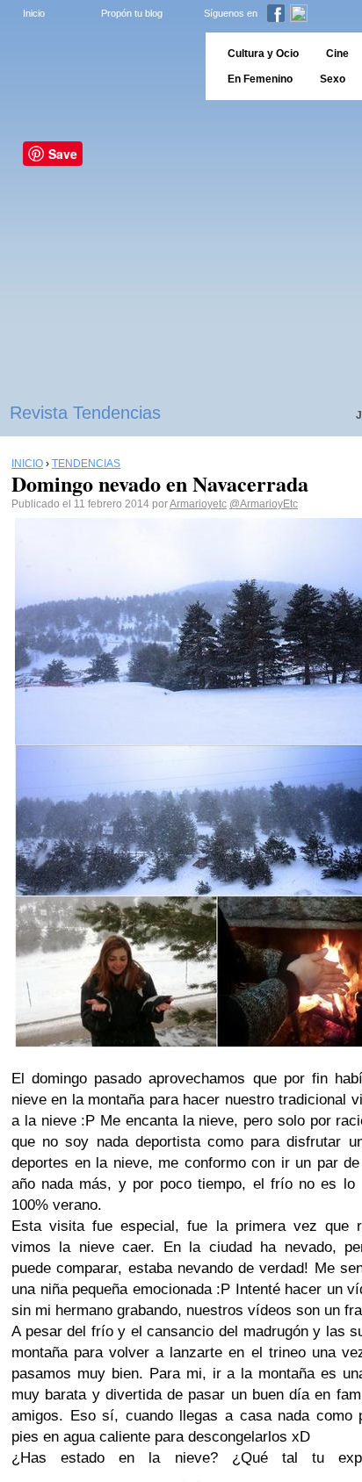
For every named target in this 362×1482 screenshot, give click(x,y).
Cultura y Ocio (263, 53)
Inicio (34, 13)
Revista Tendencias (85, 412)
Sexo (332, 79)
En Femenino (260, 79)
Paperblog (97, 66)
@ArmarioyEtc (263, 504)
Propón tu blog (132, 13)
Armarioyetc (198, 504)
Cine (337, 53)
